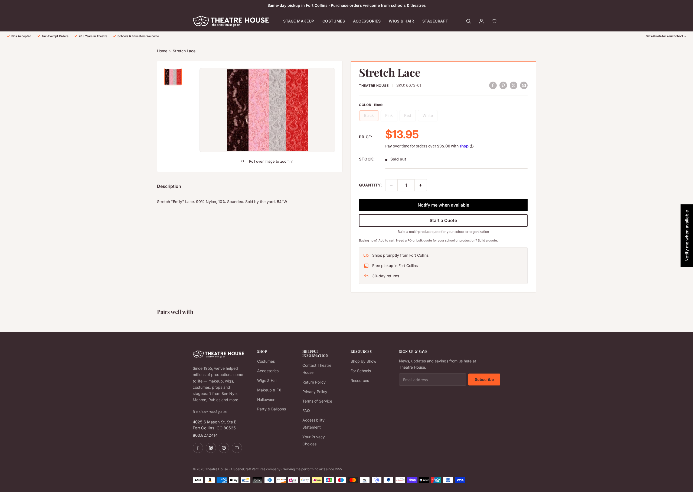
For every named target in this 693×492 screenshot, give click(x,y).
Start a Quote (443, 220)
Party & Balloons (271, 409)
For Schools (361, 370)
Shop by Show (363, 361)
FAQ (306, 410)
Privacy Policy (314, 391)
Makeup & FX (269, 390)
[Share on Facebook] (493, 85)
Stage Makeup (298, 21)
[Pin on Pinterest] (503, 85)
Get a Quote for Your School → (666, 36)
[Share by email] (524, 85)
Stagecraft (435, 21)
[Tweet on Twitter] (513, 85)
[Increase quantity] (421, 185)
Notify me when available (443, 205)
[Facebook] (198, 448)
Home (162, 51)
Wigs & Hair (401, 21)
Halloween (266, 399)
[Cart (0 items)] (494, 21)
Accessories (367, 21)
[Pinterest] (224, 448)
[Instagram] (211, 448)
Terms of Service (317, 401)
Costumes (333, 21)
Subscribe (484, 379)
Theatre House (373, 85)
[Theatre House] (231, 21)
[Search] (468, 21)
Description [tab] (169, 186)
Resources (360, 380)
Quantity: (370, 185)
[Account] (481, 21)
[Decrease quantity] (391, 185)
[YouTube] (237, 448)
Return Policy (314, 382)
